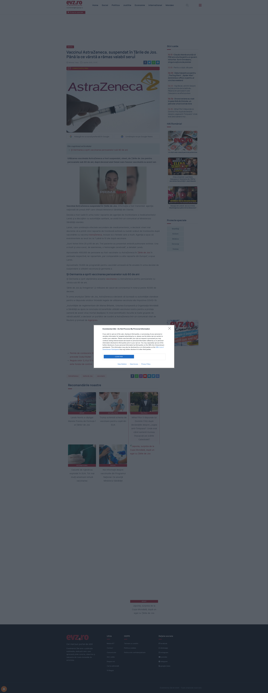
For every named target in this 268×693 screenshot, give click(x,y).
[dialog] (134, 346)
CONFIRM (119, 356)
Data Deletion (122, 364)
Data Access (134, 364)
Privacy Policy (145, 364)
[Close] (170, 329)
